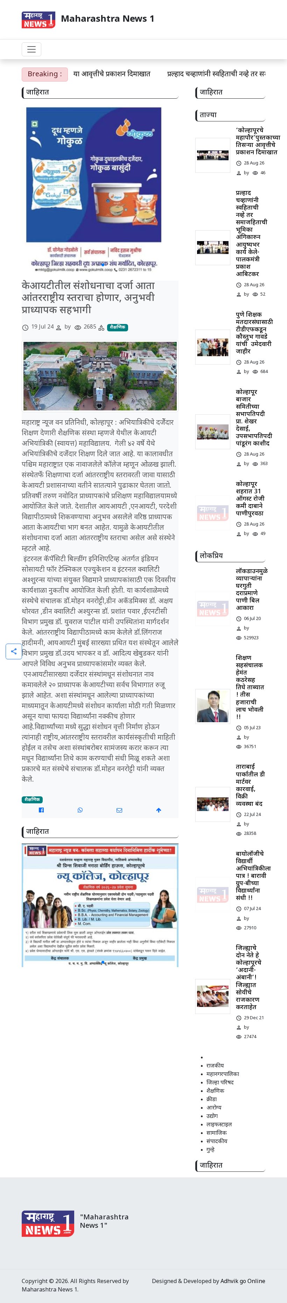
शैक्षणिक (117, 327)
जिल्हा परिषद (220, 1083)
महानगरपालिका (222, 1074)
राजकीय (215, 1066)
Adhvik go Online (242, 1282)
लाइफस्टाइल (219, 1125)
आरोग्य (214, 1108)
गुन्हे (210, 1150)
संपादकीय (216, 1142)
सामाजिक (216, 1133)
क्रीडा (211, 1100)
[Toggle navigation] (31, 49)
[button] (97, 264)
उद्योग (212, 1116)
